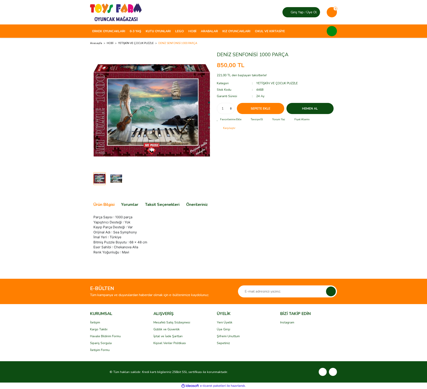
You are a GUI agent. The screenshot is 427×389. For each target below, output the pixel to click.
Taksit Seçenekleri (162, 204)
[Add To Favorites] (229, 119)
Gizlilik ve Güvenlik (166, 329)
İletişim (95, 322)
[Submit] (331, 291)
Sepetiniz (223, 343)
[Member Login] (287, 12)
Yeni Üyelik (224, 322)
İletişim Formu (100, 350)
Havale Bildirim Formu (105, 336)
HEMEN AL (310, 108)
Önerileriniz (197, 204)
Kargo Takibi (98, 329)
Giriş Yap (297, 12)
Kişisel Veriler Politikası (169, 343)
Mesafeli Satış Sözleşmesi (171, 322)
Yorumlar (129, 204)
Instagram (287, 322)
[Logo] (116, 12)
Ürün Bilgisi (104, 204)
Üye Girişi (223, 329)
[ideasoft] (190, 386)
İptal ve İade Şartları (168, 336)
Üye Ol (311, 12)
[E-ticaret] (213, 386)
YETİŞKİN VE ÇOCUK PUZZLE (277, 83)
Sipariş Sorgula (101, 343)
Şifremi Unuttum (228, 336)
